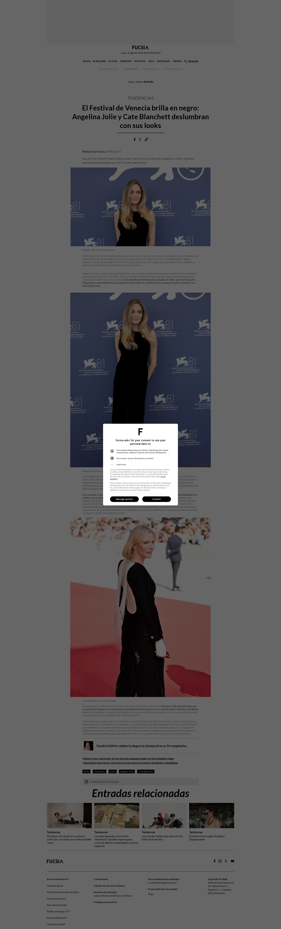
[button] (140, 465)
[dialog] (140, 464)
